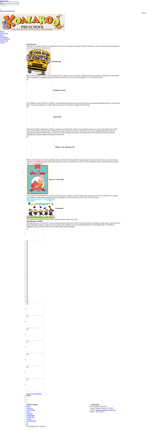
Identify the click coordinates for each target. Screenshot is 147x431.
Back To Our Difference (34, 394)
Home (2, 31)
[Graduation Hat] (27, 246)
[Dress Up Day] (27, 281)
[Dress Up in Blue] (27, 248)
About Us (3, 33)
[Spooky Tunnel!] (27, 278)
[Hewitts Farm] (27, 245)
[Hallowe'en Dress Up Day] (27, 241)
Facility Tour (4, 41)
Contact (2, 42)
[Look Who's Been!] (27, 300)
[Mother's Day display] (27, 261)
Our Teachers (30, 410)
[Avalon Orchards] (27, 243)
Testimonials (30, 415)
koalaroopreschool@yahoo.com (105, 410)
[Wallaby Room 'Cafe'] (27, 252)
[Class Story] (27, 272)
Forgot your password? (7, 11)
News (2, 35)
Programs (3, 37)
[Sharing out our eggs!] (27, 298)
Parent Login (4, 1)
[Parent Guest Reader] (27, 287)
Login (144, 13)
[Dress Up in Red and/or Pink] (27, 256)
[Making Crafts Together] (27, 296)
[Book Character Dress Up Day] (27, 250)
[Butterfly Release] (27, 259)
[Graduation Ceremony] (27, 257)
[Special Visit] (27, 285)
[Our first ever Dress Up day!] (27, 302)
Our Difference (5, 39)
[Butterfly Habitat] (27, 254)
